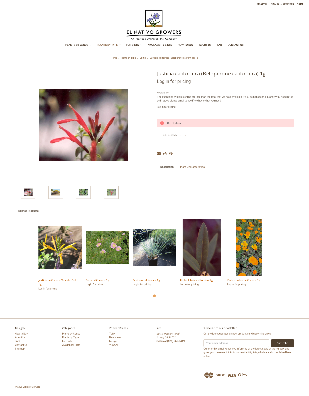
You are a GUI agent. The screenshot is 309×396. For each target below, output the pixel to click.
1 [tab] (154, 295)
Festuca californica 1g (146, 280)
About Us (205, 44)
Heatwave (115, 337)
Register (288, 4)
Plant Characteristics (192, 167)
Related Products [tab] (28, 210)
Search (262, 4)
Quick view (60, 247)
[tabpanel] (60, 256)
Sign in (275, 4)
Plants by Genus (77, 44)
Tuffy (112, 333)
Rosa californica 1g (97, 280)
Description (167, 167)
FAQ (219, 44)
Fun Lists (133, 44)
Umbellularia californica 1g (196, 280)
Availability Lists (160, 44)
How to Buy (185, 44)
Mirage (113, 341)
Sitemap (20, 348)
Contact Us (236, 44)
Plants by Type (107, 44)
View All (113, 344)
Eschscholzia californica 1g (244, 280)
